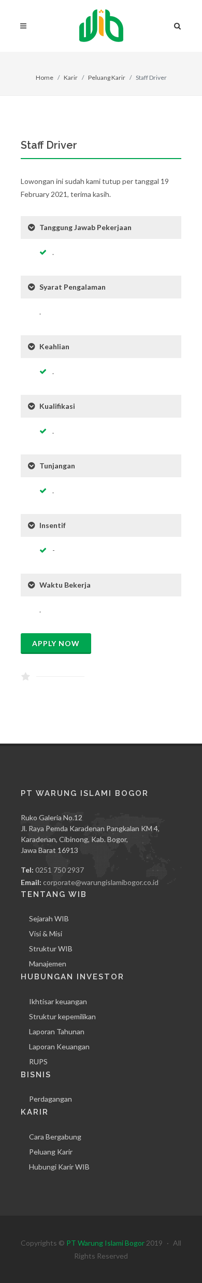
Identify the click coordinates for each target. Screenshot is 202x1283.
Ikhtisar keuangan (58, 1001)
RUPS (38, 1061)
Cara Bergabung (55, 1136)
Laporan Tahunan (56, 1031)
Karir (71, 77)
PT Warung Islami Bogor (105, 1242)
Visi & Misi (45, 933)
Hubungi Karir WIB (59, 1166)
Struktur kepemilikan (62, 1016)
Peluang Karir (106, 77)
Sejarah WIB (49, 918)
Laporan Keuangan (59, 1046)
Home (44, 77)
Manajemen (47, 963)
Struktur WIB (51, 948)
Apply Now (56, 643)
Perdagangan (50, 1098)
